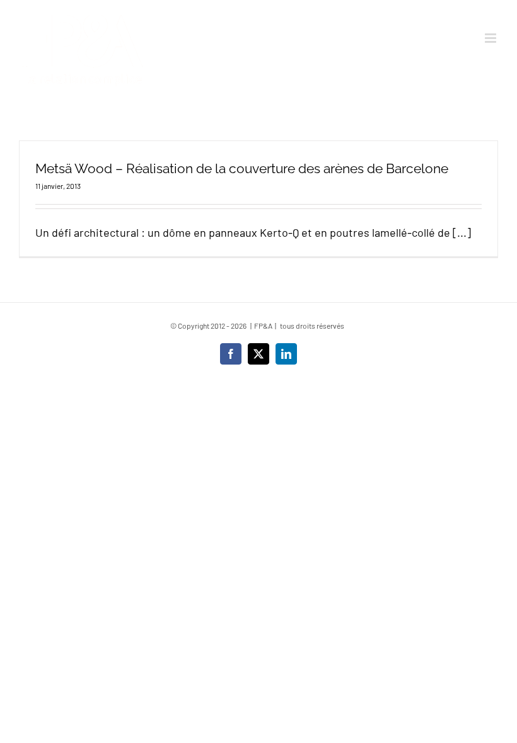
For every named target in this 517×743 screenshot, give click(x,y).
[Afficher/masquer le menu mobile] (491, 38)
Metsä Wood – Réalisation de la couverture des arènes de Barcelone (241, 168)
